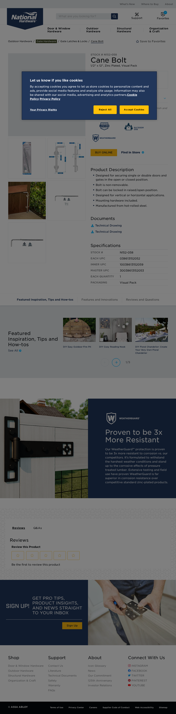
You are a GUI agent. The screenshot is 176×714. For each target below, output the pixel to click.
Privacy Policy (50, 99)
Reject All (105, 109)
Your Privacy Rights (43, 109)
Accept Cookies (134, 109)
